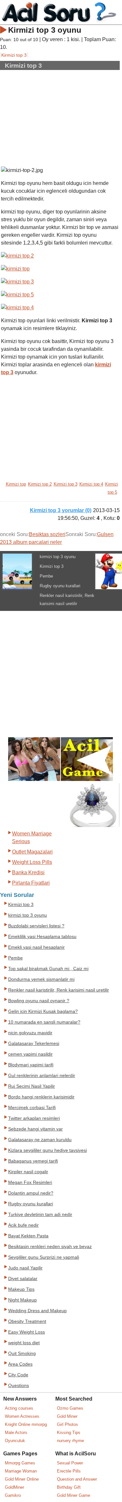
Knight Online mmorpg (26, 1424)
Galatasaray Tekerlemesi (33, 1043)
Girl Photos (67, 1424)
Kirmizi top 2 (40, 484)
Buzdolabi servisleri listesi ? (36, 925)
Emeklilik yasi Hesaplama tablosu (42, 936)
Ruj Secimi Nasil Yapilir (31, 1086)
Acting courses (19, 1408)
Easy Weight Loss (26, 1332)
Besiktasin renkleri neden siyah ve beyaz (50, 1246)
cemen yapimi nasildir (30, 1054)
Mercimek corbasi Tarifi (32, 1107)
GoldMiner (14, 1487)
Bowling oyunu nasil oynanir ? (38, 1000)
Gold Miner (67, 1416)
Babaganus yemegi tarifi (33, 1161)
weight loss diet (24, 1342)
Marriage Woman (21, 1471)
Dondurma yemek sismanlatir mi (41, 979)
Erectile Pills (69, 1471)
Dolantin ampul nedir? (30, 1193)
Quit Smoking (22, 1353)
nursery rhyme (70, 1440)
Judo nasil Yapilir (25, 1268)
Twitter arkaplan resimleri (34, 1118)
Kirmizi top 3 (14, 55)
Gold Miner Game (73, 1495)
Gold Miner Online (22, 1479)
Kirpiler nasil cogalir (28, 1171)
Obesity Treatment (27, 1321)
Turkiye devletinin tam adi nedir (40, 1214)
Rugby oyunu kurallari (60, 585)
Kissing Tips (68, 1432)
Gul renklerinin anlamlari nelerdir (41, 1075)
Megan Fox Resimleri (30, 1182)
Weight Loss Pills (32, 862)
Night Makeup (22, 1300)
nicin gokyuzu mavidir (30, 1032)
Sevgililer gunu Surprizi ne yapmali (43, 1257)
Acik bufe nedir (23, 1225)
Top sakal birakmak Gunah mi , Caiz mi (48, 968)
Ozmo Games (70, 1408)
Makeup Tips (21, 1289)
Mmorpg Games (20, 1463)
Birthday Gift (69, 1487)
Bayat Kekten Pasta (28, 1235)
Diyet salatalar (22, 1278)
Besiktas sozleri (47, 534)
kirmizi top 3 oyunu (57, 556)
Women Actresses (22, 1416)
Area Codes (20, 1364)
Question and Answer (77, 1479)
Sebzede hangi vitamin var (35, 1129)
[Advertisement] (60, 116)
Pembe (46, 576)
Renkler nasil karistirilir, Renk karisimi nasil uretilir (58, 990)
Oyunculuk (15, 1440)
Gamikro (13, 1495)
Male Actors (16, 1432)
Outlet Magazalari (32, 851)
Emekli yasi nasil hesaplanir (36, 947)
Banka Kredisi (28, 872)
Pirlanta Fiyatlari (31, 883)
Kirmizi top (16, 484)
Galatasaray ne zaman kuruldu (40, 1139)
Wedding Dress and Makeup (37, 1310)
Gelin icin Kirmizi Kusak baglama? (43, 1011)
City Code (18, 1374)
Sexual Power (70, 1463)
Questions (18, 1385)
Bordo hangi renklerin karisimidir (41, 1097)
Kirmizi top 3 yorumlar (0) (60, 510)
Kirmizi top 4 (91, 484)
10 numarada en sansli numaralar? (44, 1022)
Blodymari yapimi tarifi (30, 1064)
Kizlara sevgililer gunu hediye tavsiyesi (47, 1150)
